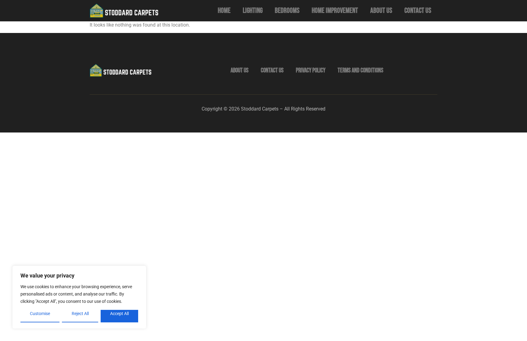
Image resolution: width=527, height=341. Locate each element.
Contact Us (417, 10)
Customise (40, 313)
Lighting (253, 10)
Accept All (119, 313)
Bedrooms (287, 10)
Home (224, 10)
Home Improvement (335, 10)
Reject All (80, 313)
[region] (79, 297)
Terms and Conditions (360, 70)
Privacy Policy (310, 70)
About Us (381, 10)
